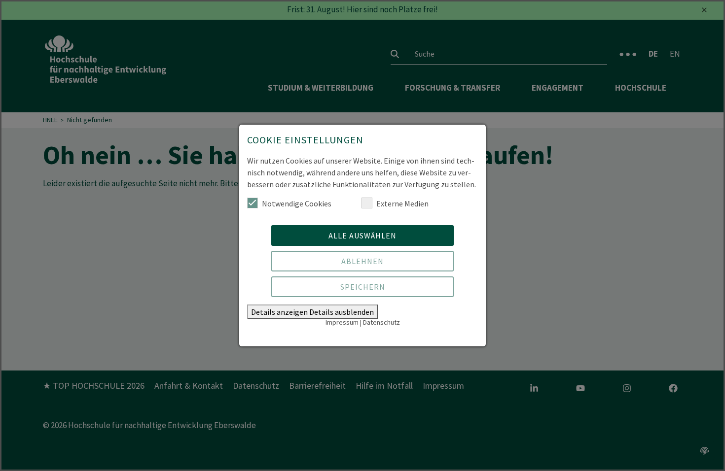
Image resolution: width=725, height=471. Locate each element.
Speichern (362, 287)
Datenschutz (381, 322)
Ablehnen (362, 261)
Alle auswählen (362, 235)
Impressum (342, 322)
